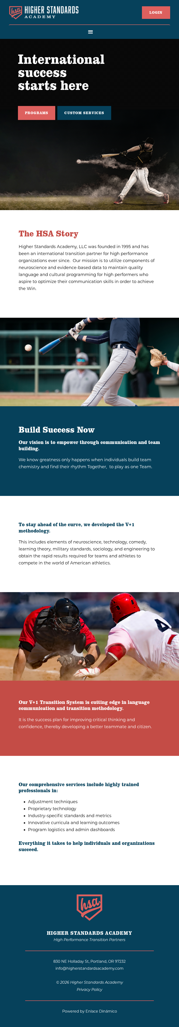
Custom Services (84, 113)
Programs (36, 113)
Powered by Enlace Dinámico (89, 1011)
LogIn (156, 12)
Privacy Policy (89, 990)
